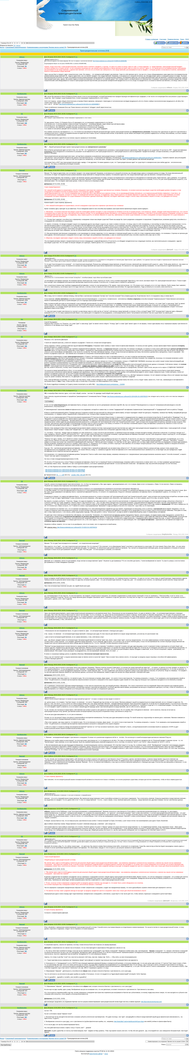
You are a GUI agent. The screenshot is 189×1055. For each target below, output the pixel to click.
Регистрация (65, 2)
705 (75, 170)
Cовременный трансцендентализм (16, 47)
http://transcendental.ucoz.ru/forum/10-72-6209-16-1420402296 (110, 61)
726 (79, 836)
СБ (14, 45)
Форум (2, 47)
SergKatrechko (22, 93)
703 (76, 113)
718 (76, 628)
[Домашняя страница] (51, 110)
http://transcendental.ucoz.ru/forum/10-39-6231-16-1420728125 (65, 469)
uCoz (106, 1053)
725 (79, 808)
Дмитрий (22, 170)
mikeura (18, 45)
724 (79, 791)
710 (76, 336)
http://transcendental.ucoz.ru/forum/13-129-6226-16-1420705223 (127, 396)
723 (76, 773)
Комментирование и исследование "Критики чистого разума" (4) (46, 47)
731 (76, 983)
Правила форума (173, 39)
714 (76, 558)
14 (24, 43)
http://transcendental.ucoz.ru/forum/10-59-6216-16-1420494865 (79, 104)
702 (76, 93)
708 (76, 293)
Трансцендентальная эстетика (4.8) (77, 47)
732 (76, 1007)
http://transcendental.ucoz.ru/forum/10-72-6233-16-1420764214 (77, 527)
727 (79, 854)
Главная (57, 2)
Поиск (182, 39)
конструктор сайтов (95, 1053)
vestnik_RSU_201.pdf (78, 475)
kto (22, 319)
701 (76, 57)
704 (76, 144)
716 (76, 593)
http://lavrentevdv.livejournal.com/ (151, 1001)
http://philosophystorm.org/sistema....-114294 (111, 384)
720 (76, 695)
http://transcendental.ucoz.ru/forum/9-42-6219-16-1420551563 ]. (142, 157)
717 (76, 610)
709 (76, 319)
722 (76, 756)
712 (76, 481)
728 (76, 907)
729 (76, 924)
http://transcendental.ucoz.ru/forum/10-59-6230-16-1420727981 (65, 471)
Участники (162, 39)
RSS (76, 2)
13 (22, 43)
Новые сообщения (152, 39)
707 (75, 273)
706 (75, 255)
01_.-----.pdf (60, 475)
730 (76, 942)
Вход (72, 2)
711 (76, 390)
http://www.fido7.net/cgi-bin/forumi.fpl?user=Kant (129, 1021)
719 (76, 664)
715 (76, 575)
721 (76, 734)
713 (76, 540)
